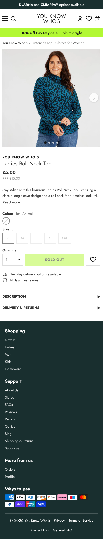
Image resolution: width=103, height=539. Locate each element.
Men (8, 354)
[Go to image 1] (45, 142)
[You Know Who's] (51, 18)
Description (51, 296)
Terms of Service (81, 520)
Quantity (9, 250)
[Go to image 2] (49, 143)
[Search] (13, 18)
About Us (11, 390)
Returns (10, 419)
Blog (8, 433)
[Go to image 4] (57, 143)
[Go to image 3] (53, 143)
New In (10, 339)
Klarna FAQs (40, 530)
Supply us (12, 448)
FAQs (9, 404)
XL (50, 237)
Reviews (11, 411)
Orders (10, 469)
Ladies (9, 347)
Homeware (13, 368)
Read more (11, 202)
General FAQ (62, 530)
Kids (8, 361)
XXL (65, 237)
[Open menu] (5, 18)
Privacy (59, 520)
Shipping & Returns (19, 440)
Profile (10, 476)
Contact (10, 426)
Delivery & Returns (51, 307)
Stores (9, 397)
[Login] (80, 18)
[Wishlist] (89, 18)
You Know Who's (15, 42)
